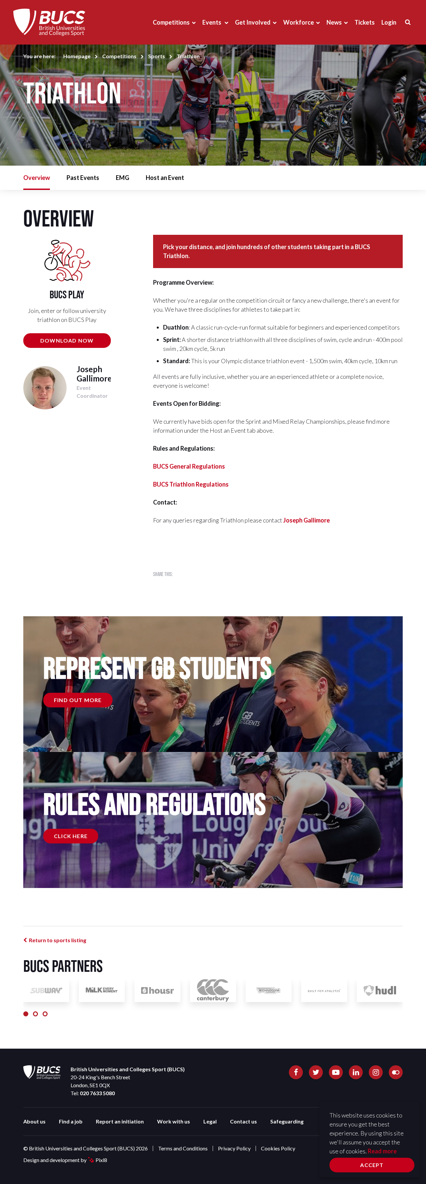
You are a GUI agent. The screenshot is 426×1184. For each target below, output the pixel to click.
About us (34, 1121)
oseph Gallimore (308, 520)
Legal (210, 1121)
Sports (156, 56)
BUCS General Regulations (189, 466)
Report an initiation (120, 1121)
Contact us (243, 1121)
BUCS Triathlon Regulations (191, 484)
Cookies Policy (278, 1148)
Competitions (171, 22)
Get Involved (253, 22)
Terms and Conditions (183, 1148)
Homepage (77, 56)
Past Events (83, 177)
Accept (371, 1165)
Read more (382, 1151)
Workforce (298, 22)
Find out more (78, 700)
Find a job (71, 1121)
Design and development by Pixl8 (65, 1160)
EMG (122, 177)
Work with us (173, 1121)
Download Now (67, 340)
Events (212, 22)
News (334, 22)
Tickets (364, 22)
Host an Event (165, 177)
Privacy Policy (234, 1148)
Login (388, 22)
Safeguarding (287, 1121)
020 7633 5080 (97, 1093)
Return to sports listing (57, 940)
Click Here (71, 836)
